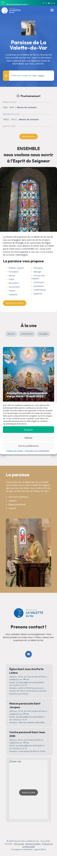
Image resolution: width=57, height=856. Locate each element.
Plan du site (19, 843)
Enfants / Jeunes (16, 267)
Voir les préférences (28, 445)
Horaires (12, 500)
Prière (11, 279)
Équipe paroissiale (16, 504)
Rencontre (13, 283)
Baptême (37, 293)
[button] (50, 74)
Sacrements (14, 286)
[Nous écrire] (28, 654)
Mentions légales (33, 843)
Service (12, 290)
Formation (14, 271)
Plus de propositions (14, 303)
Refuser (29, 437)
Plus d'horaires (28, 136)
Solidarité (13, 294)
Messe (12, 275)
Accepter (28, 429)
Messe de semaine (27, 107)
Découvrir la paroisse (18, 496)
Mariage (37, 271)
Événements (27, 334)
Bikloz (43, 849)
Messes (11, 334)
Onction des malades (38, 277)
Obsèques (38, 267)
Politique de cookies (14, 450)
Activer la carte (28, 792)
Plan (27, 679)
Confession (38, 282)
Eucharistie (38, 286)
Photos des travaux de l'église (27, 75)
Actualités (43, 334)
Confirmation (39, 289)
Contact (12, 508)
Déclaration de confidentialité (37, 450)
